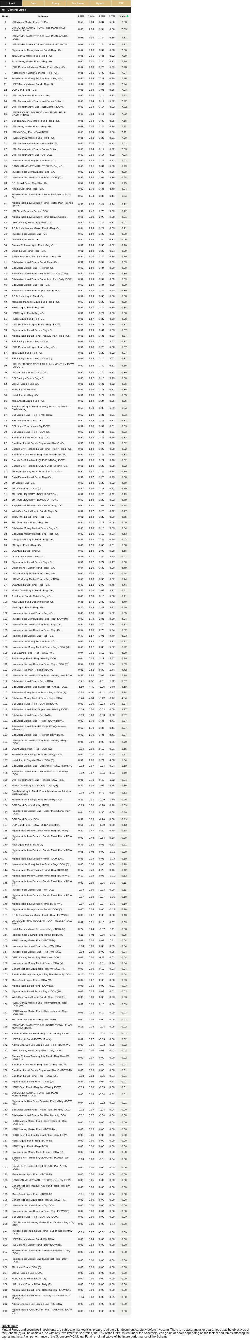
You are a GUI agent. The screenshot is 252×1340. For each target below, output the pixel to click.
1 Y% (112, 16)
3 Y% (122, 16)
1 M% (81, 16)
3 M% (91, 16)
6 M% (102, 16)
